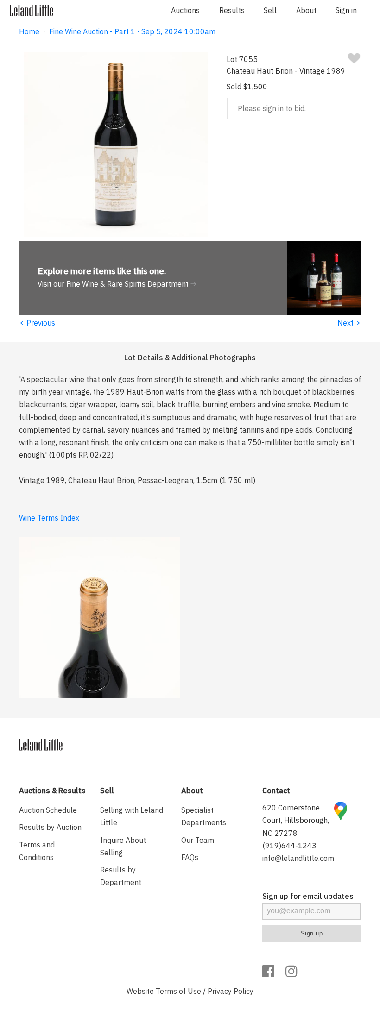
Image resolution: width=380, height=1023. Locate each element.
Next (349, 322)
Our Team (197, 840)
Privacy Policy (230, 991)
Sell (270, 10)
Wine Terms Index (49, 517)
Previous (37, 322)
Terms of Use (178, 991)
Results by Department (120, 876)
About (306, 10)
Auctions (185, 10)
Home (29, 31)
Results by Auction (50, 827)
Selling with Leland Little (131, 816)
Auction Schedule (48, 810)
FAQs (189, 857)
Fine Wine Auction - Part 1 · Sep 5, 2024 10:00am (132, 31)
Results (232, 10)
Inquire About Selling (123, 846)
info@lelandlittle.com (298, 858)
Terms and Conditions (37, 851)
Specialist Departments (203, 816)
